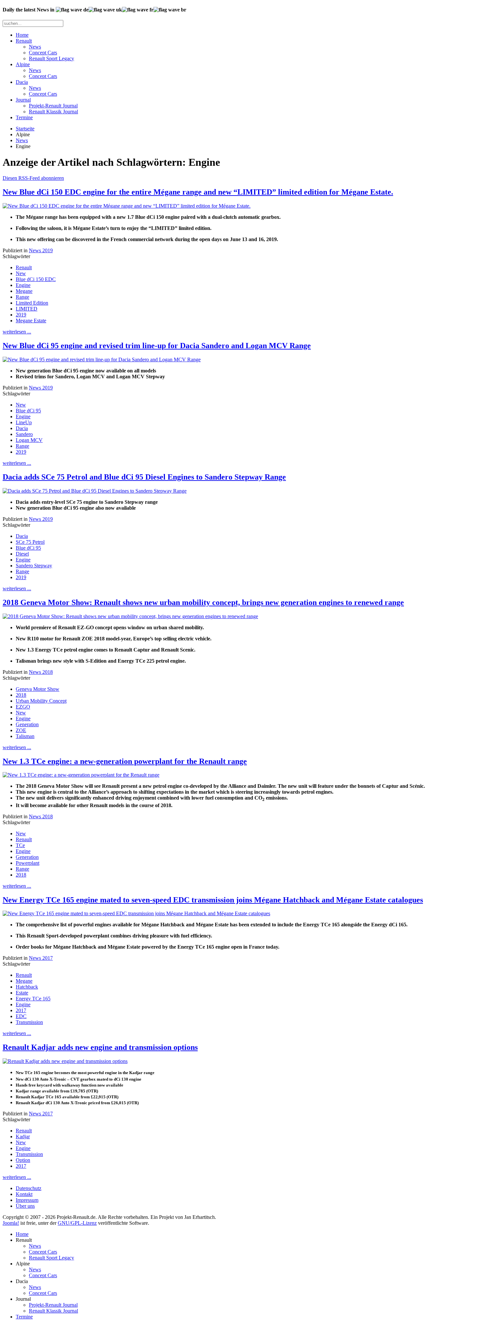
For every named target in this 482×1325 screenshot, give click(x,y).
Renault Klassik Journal (53, 111)
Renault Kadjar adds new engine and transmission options (100, 1047)
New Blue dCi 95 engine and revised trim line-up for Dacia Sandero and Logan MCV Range (157, 345)
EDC (21, 1016)
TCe (20, 845)
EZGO (23, 707)
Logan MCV (29, 440)
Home (22, 35)
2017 (21, 1010)
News (35, 46)
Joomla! (11, 1223)
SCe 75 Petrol (30, 542)
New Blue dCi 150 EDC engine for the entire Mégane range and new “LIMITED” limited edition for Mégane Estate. (198, 192)
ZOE (21, 730)
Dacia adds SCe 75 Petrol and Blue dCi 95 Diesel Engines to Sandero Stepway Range (144, 477)
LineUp (24, 422)
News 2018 (41, 672)
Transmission (29, 1022)
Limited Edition (32, 303)
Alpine (23, 64)
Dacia (22, 82)
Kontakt (24, 1194)
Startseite (25, 128)
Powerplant (27, 863)
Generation (27, 724)
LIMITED (26, 309)
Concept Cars (43, 52)
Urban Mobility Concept (41, 701)
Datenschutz (28, 1188)
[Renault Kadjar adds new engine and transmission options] (65, 1061)
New (21, 273)
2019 (21, 314)
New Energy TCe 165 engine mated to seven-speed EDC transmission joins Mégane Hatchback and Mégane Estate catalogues (213, 900)
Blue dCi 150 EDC (36, 279)
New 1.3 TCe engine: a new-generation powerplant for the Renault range (125, 761)
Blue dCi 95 (28, 410)
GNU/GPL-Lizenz (77, 1223)
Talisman (25, 736)
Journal (23, 100)
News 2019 (41, 250)
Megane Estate (31, 320)
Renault (24, 41)
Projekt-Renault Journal (53, 105)
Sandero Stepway (34, 565)
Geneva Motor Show (37, 689)
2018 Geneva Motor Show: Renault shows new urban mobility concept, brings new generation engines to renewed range (203, 602)
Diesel (22, 554)
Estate (22, 992)
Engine (23, 285)
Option (23, 1160)
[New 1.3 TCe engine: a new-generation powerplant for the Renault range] (81, 775)
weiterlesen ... (17, 331)
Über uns (25, 1206)
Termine (24, 117)
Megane (24, 291)
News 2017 (41, 958)
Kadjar (23, 1136)
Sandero (24, 434)
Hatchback (27, 987)
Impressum (27, 1200)
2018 (21, 695)
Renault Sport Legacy (51, 58)
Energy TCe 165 (33, 998)
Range (22, 297)
